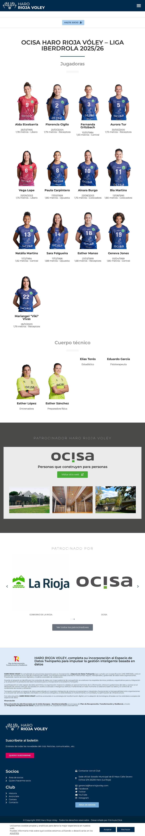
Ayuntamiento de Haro (113, 614)
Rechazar (125, 829)
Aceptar (108, 829)
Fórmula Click (115, 820)
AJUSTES (14, 833)
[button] (138, 5)
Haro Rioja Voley (49, 820)
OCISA (50, 614)
